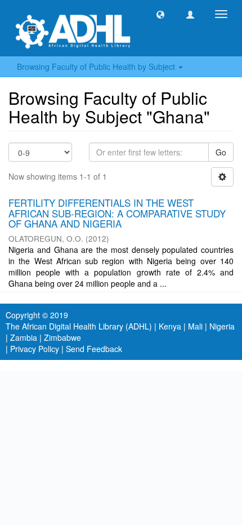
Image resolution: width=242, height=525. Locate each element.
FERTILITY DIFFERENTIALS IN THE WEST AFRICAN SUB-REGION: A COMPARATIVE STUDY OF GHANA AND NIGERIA (117, 212)
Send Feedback (94, 348)
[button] (160, 14)
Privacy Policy (34, 348)
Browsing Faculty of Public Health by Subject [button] (97, 66)
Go (221, 152)
